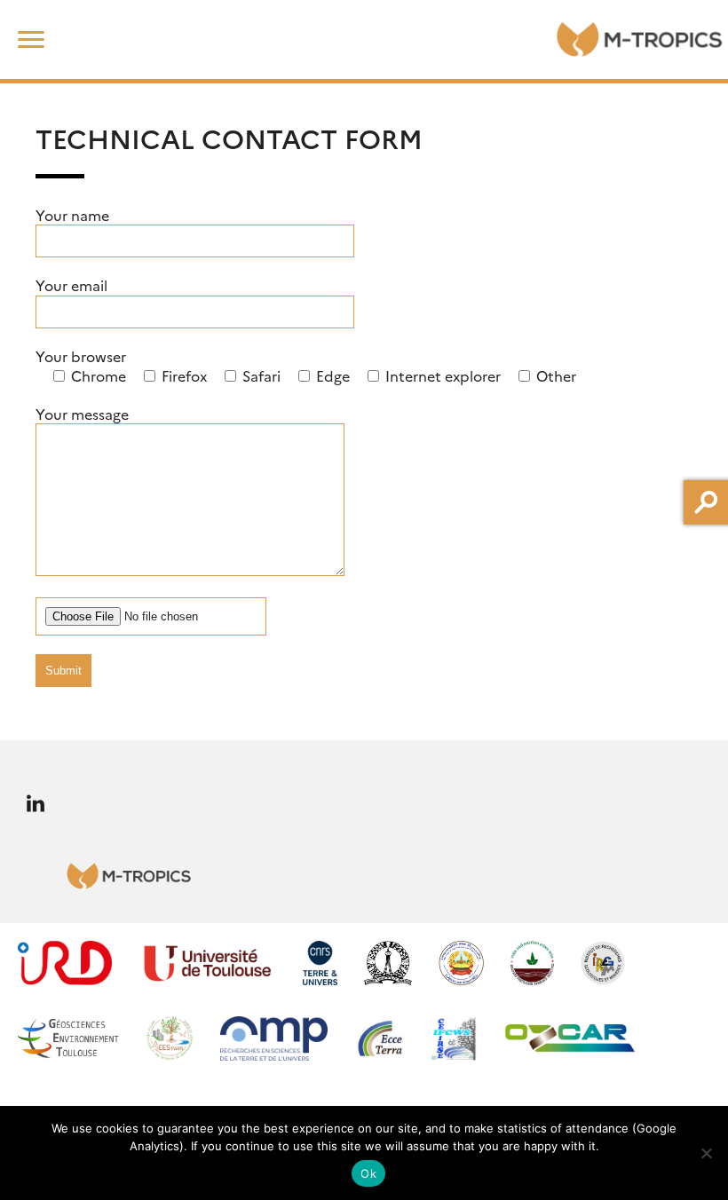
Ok (368, 1173)
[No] (706, 1153)
